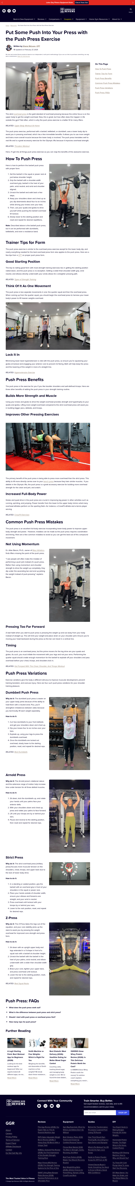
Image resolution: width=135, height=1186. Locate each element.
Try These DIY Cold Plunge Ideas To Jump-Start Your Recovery (121, 1165)
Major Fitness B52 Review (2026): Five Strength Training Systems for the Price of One (49, 1165)
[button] (2, 2)
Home (7, 25)
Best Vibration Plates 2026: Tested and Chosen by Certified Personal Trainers (73, 1140)
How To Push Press (103, 69)
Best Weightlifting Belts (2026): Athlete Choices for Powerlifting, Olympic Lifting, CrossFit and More (73, 1171)
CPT (20, 255)
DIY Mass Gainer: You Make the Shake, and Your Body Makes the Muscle (120, 1176)
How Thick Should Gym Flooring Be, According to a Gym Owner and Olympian (98, 1140)
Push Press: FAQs (102, 92)
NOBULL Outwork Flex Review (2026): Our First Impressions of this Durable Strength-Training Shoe (49, 1154)
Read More (11, 1077)
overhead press (20, 114)
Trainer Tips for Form (103, 73)
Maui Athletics (38, 550)
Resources (14, 25)
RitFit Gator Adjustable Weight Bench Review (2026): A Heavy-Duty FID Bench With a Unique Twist (49, 1141)
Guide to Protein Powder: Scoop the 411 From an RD (97, 1158)
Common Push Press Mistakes (107, 83)
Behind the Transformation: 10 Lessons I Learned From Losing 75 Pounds (98, 1130)
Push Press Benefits (103, 78)
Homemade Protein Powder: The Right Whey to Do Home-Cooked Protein (120, 1144)
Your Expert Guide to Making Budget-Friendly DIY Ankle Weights (120, 1131)
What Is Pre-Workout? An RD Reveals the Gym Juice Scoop (98, 1150)
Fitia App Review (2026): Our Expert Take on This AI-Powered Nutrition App (48, 1130)
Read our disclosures (24, 56)
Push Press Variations (104, 87)
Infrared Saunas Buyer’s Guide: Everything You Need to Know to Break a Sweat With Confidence (98, 1168)
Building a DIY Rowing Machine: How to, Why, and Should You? (121, 1155)
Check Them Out (78, 2)
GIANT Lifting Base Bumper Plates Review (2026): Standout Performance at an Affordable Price (48, 1176)
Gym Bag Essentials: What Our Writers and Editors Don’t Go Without (74, 1130)
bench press (48, 481)
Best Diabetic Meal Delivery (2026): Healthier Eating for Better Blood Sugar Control (58, 1057)
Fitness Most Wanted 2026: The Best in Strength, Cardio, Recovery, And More (73, 1150)
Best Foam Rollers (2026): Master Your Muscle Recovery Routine (74, 1160)
